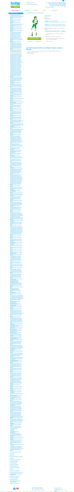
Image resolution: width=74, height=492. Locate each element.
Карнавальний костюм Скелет (15, 409)
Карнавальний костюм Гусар (15, 175)
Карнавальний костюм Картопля (16, 71)
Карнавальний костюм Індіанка (15, 342)
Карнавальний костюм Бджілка (15, 85)
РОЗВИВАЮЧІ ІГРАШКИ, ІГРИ (15, 476)
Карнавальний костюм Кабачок (15, 49)
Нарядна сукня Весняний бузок (16, 427)
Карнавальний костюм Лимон (15, 61)
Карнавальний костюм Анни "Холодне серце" (15, 190)
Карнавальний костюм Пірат (15, 212)
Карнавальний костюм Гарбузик (16, 38)
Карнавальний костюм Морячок (16, 447)
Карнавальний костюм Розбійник (16, 213)
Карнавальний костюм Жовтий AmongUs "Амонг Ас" (15, 332)
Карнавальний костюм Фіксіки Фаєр (16, 298)
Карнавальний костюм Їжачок (15, 105)
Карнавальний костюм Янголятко (16, 364)
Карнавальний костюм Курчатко (16, 156)
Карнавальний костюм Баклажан (16, 36)
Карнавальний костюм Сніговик (16, 222)
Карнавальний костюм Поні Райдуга (16, 168)
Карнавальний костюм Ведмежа (16, 150)
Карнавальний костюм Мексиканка (16, 346)
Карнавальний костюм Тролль (15, 317)
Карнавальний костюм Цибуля (15, 59)
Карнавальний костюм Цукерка (15, 401)
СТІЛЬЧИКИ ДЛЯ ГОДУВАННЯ (15, 467)
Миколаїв (59, 4)
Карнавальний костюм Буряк (15, 69)
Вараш (58, 5)
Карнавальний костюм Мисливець (16, 214)
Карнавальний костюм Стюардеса (16, 440)
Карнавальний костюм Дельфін (15, 270)
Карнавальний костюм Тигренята (16, 163)
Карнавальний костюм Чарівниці (16, 408)
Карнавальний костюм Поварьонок (16, 444)
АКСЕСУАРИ (12, 445)
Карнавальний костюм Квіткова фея (16, 357)
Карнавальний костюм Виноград (16, 60)
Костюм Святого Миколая (15, 433)
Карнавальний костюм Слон (15, 147)
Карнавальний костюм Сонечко (16, 368)
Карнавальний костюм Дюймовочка (16, 353)
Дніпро (53, 4)
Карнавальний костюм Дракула (15, 413)
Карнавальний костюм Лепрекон (16, 318)
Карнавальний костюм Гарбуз (15, 50)
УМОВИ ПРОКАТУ (15, 10)
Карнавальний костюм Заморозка (16, 227)
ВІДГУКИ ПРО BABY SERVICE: (37, 487)
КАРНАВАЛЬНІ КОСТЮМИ (14, 13)
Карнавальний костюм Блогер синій (16, 448)
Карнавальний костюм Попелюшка (16, 193)
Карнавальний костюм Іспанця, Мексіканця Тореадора (16, 338)
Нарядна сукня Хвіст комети (15, 426)
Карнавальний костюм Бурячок (15, 70)
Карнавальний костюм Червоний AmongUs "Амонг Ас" (16, 329)
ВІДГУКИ (35, 10)
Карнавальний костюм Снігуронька (16, 217)
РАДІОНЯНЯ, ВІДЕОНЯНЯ (14, 477)
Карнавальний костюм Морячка (16, 446)
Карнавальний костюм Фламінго (16, 377)
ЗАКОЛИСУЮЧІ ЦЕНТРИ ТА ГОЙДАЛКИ (16, 456)
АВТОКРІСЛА (12, 455)
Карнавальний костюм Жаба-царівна (16, 129)
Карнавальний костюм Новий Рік (16, 226)
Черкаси (56, 3)
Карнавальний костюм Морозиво (16, 403)
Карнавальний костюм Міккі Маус (16, 320)
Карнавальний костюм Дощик (15, 74)
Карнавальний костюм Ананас (15, 64)
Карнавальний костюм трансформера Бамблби (14, 281)
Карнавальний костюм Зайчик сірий (16, 123)
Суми (50, 4)
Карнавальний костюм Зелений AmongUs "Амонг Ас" (16, 331)
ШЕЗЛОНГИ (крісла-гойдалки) (15, 459)
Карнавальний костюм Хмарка (15, 73)
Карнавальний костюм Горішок (15, 79)
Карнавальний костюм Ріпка (15, 35)
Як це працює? (30, 41)
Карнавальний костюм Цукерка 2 (16, 402)
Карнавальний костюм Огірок (15, 34)
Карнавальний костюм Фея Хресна (16, 354)
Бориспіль (60, 3)
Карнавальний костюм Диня (15, 68)
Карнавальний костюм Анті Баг (15, 312)
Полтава (58, 2)
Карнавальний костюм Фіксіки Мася (16, 296)
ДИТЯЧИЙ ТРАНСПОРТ (14, 479)
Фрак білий (12, 430)
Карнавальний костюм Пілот (15, 441)
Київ (46, 2)
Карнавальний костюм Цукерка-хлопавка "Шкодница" (16, 395)
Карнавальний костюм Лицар (15, 197)
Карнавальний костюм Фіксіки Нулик (16, 297)
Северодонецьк (53, 2)
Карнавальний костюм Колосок (16, 65)
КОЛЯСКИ (11, 469)
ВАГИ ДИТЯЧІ (12, 453)
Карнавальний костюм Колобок (16, 174)
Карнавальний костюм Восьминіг (16, 271)
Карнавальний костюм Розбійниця (16, 215)
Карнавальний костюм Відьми (15, 406)
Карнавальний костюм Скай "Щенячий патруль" (15, 303)
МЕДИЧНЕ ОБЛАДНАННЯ (14, 464)
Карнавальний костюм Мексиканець (16, 347)
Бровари (61, 5)
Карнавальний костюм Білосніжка (16, 187)
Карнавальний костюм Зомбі (15, 415)
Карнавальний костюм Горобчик (16, 378)
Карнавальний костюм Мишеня (15, 131)
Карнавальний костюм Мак (15, 37)
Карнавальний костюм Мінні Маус (16, 319)
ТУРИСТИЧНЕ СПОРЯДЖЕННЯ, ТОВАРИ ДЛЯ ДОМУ (15, 481)
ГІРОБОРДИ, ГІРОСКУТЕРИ (14, 483)
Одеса (56, 4)
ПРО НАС (27, 10)
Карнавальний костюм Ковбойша (16, 203)
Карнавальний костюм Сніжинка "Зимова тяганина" (16, 253)
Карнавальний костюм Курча (15, 159)
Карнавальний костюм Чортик (15, 414)
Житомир (52, 5)
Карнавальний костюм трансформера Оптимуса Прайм (15, 282)
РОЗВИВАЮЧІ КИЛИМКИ (14, 461)
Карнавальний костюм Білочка (15, 111)
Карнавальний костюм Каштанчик (16, 78)
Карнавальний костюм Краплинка (16, 77)
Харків (53, 3)
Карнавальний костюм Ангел (15, 363)
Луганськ (49, 3)
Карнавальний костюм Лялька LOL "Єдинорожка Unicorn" (16, 360)
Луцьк (55, 5)
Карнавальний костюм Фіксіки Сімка (16, 295)
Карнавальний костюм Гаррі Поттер (16, 416)
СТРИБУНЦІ (12, 458)
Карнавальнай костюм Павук (15, 162)
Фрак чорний (12, 429)
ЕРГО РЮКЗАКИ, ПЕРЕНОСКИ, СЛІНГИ (16, 472)
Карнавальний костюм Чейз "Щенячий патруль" (15, 301)
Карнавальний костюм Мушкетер (16, 176)
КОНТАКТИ (54, 10)
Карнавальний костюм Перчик (15, 66)
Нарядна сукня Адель (14, 428)
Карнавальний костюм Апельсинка (16, 62)
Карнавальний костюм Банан (15, 63)
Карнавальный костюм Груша (15, 67)
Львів (49, 2)
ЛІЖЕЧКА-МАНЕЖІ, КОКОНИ (14, 470)
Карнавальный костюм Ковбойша (16, 204)
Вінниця (64, 3)
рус (65, 0)
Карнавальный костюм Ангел (15, 365)
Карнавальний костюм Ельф (15, 216)
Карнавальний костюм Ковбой (15, 202)
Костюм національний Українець (16, 434)
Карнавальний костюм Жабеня (15, 130)
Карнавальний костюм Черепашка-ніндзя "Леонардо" (16, 279)
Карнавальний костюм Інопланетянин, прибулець (15, 289)
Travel (65, 6)
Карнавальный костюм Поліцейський (14, 432)
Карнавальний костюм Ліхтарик (16, 239)
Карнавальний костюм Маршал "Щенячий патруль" (15, 305)
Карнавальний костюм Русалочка (16, 264)
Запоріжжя (64, 4)
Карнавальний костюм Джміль (15, 84)
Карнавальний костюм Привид (15, 407)
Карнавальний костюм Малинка (16, 72)
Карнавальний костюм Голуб (15, 379)
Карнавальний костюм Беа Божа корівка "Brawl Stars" (16, 325)
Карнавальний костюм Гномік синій (16, 313)
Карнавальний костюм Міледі (15, 196)
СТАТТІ (44, 10)
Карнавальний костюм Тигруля (15, 164)
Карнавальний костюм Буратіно (16, 336)
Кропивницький (63, 2)
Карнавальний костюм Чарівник (16, 341)
